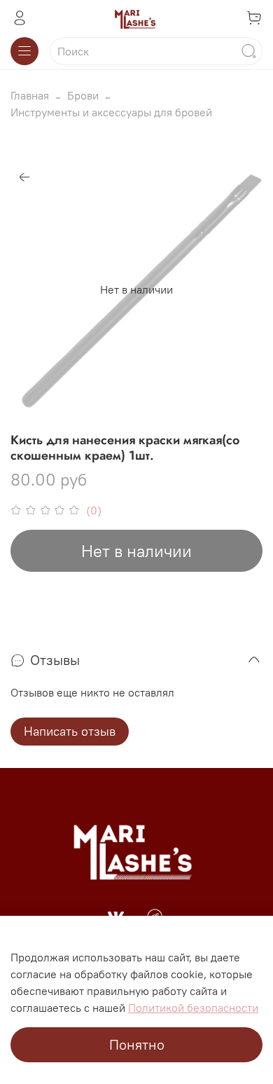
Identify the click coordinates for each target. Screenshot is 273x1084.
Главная (29, 95)
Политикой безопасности (193, 1008)
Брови (83, 95)
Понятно (136, 1044)
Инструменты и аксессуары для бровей (111, 112)
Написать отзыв (69, 731)
